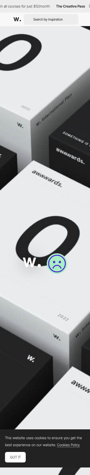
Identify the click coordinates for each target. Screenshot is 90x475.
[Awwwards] (17, 19)
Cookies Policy (68, 445)
